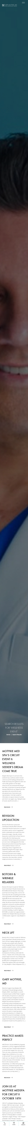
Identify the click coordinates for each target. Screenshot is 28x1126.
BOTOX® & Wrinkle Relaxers (9, 878)
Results (23, 1124)
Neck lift (8, 932)
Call (5, 1124)
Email (14, 1124)
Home (8, 734)
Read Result (7, 865)
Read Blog (7, 807)
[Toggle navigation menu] (23, 2)
